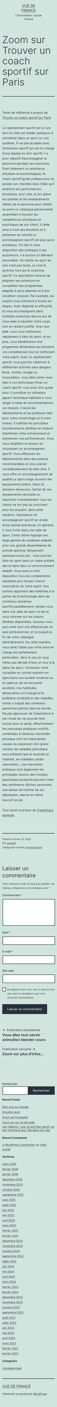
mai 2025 (8, 1215)
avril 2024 (8, 1276)
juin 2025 (8, 1210)
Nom (6, 932)
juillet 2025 (9, 1205)
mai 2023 (8, 1333)
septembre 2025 (13, 1194)
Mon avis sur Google (15, 1107)
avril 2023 (8, 1338)
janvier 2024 (10, 1292)
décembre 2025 (12, 1179)
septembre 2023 (13, 1312)
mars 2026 (9, 1164)
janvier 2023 (10, 1353)
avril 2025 (8, 1220)
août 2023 (9, 1317)
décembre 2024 (12, 1240)
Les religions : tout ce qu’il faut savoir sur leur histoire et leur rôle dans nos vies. (28, 1128)
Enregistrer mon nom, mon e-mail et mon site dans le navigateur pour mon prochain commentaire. (31, 993)
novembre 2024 (12, 1246)
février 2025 (10, 1230)
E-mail (7, 951)
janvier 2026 (10, 1174)
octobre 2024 (11, 1251)
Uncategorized (33, 847)
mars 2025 (9, 1225)
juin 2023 (8, 1327)
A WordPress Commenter (18, 1144)
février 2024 (10, 1287)
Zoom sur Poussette (15, 1117)
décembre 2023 (12, 1297)
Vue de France (16, 1386)
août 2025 (9, 1199)
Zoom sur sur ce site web (18, 1122)
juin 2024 (8, 1266)
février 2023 (10, 1348)
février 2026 (10, 1169)
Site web (8, 970)
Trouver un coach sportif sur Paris (26, 118)
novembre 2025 (12, 1184)
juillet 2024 (9, 1261)
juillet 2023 (9, 1322)
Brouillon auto (11, 1112)
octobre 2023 (11, 1307)
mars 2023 (9, 1343)
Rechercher (10, 1083)
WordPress (40, 1393)
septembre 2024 (13, 1256)
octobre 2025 (11, 1189)
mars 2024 (9, 1281)
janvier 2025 (10, 1235)
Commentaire (12, 895)
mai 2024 (8, 1271)
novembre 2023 (12, 1302)
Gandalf (11, 843)
